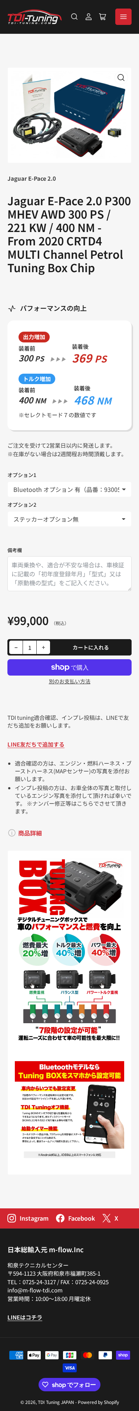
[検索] (74, 17)
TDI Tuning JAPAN (56, 1402)
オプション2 (21, 504)
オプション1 (21, 475)
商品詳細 (30, 832)
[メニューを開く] (123, 17)
